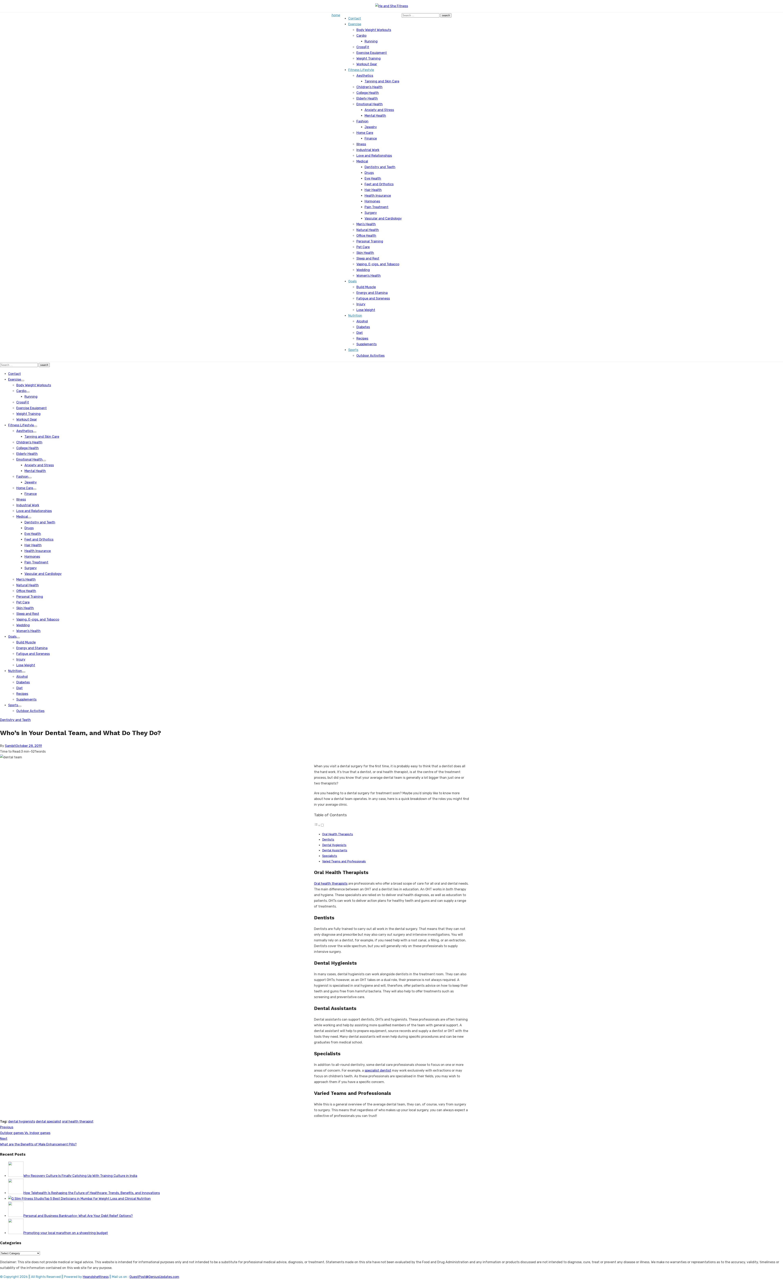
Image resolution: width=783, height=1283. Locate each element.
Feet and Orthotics (379, 184)
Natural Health (367, 230)
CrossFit (362, 47)
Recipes (362, 338)
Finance (371, 138)
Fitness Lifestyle (361, 70)
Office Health (366, 236)
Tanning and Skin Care (382, 81)
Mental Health (375, 116)
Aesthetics (364, 76)
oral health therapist (77, 1121)
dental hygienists (21, 1121)
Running (371, 41)
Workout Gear (366, 64)
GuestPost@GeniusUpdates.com (154, 1277)
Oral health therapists (330, 883)
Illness (361, 144)
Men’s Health (366, 224)
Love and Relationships (374, 156)
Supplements (366, 344)
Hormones (372, 201)
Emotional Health (369, 104)
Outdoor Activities (370, 356)
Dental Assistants (334, 850)
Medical (362, 161)
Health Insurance (378, 196)
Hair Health (373, 190)
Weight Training (368, 58)
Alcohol (362, 321)
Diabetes (363, 327)
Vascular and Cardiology (383, 218)
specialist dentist (378, 1070)
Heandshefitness (96, 1277)
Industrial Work (367, 150)
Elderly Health (367, 98)
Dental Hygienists (334, 845)
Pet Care (363, 247)
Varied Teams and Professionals (344, 861)
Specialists (329, 856)
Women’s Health (368, 276)
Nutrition (355, 316)
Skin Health (365, 253)
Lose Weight (365, 310)
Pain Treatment (376, 207)
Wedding (363, 270)
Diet (359, 333)
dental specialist (48, 1121)
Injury (360, 304)
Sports (353, 350)
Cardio (361, 36)
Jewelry (371, 127)
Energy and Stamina (372, 293)
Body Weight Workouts (373, 30)
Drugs (369, 173)
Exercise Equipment (371, 53)
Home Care (364, 133)
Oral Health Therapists (337, 834)
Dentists (328, 839)
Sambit (10, 746)
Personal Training (369, 241)
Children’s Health (369, 87)
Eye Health (373, 178)
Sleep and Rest (367, 258)
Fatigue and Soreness (373, 298)
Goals (352, 281)
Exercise (354, 24)
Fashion (362, 121)
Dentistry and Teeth (380, 167)
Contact (354, 18)
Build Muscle (366, 287)
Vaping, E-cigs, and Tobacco (377, 264)
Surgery (371, 213)
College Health (367, 93)
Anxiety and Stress (379, 110)
